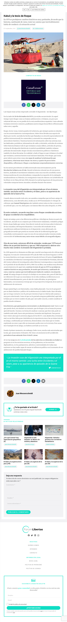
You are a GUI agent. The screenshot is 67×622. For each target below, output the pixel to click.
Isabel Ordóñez (50, 444)
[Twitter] (31, 535)
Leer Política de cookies (38, 9)
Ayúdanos (33, 549)
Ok (24, 9)
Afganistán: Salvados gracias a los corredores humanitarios (53, 439)
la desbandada (25, 340)
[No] (65, 6)
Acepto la (18, 604)
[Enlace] (33, 529)
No (28, 9)
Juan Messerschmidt (24, 28)
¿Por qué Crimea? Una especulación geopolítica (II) (12, 439)
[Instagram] (38, 535)
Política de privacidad (33, 564)
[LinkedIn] (35, 535)
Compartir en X (56, 368)
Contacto (33, 552)
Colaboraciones (39, 28)
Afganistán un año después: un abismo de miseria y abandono (32, 439)
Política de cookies (33, 568)
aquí (41, 611)
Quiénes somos (33, 545)
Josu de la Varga (29, 444)
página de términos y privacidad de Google (53, 5)
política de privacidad (20, 604)
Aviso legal (33, 561)
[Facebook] (28, 535)
